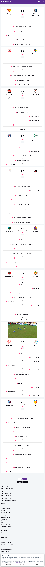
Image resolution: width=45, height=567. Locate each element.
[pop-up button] (33, 336)
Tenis (2, 553)
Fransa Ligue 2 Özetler (6, 551)
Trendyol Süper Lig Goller (6, 539)
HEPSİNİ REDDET (22, 564)
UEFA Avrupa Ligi (4, 514)
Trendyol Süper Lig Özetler (6, 540)
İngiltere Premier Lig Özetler (7, 544)
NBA (2, 534)
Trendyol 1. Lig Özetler (6, 542)
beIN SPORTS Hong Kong (6, 493)
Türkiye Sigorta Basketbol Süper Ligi (8, 532)
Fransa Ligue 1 (4, 519)
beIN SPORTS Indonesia (6, 498)
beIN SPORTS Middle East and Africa (8, 500)
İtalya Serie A (4, 522)
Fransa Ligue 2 (4, 528)
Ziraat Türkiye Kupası (5, 508)
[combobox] (6, 5)
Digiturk (3, 484)
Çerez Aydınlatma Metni (17, 562)
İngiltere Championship (6, 524)
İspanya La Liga (4, 521)
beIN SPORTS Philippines (6, 497)
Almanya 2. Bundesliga (6, 526)
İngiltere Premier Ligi (5, 510)
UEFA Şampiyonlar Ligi (6, 512)
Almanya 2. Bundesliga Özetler (7, 549)
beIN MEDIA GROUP (5, 486)
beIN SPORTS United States (7, 488)
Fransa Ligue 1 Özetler (6, 548)
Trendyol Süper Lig (5, 505)
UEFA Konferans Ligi (5, 515)
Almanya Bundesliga (5, 517)
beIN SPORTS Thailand (6, 495)
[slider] (23, 334)
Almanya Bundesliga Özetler (7, 546)
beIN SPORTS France (5, 490)
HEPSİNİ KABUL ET (8, 564)
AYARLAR (36, 564)
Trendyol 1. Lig (4, 507)
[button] (7, 1)
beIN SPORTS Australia (6, 491)
